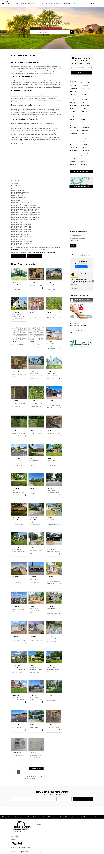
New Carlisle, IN (85, 108)
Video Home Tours (74, 328)
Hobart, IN (72, 97)
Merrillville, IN (73, 105)
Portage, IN (84, 111)
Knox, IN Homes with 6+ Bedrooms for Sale (21, 233)
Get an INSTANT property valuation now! (44, 252)
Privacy (41, 851)
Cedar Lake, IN (84, 85)
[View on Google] (72, 274)
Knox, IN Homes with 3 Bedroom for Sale (21, 227)
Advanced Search (25, 3)
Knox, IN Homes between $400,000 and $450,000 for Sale (25, 216)
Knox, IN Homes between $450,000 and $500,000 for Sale (25, 217)
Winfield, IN (84, 119)
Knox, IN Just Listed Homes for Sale (20, 192)
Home (16, 3)
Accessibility (33, 851)
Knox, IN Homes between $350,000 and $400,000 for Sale (25, 214)
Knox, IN (83, 97)
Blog (101, 816)
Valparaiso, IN (73, 116)
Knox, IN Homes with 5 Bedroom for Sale (21, 231)
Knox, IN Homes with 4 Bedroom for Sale (21, 229)
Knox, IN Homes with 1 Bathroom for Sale (21, 236)
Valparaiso (39, 820)
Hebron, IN (84, 94)
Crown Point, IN (85, 88)
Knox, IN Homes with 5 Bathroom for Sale (21, 243)
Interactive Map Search (23, 139)
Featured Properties (33, 816)
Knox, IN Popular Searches (17, 190)
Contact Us (19, 256)
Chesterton (52, 820)
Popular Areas (73, 81)
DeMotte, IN (73, 91)
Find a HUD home (85, 328)
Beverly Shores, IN (74, 82)
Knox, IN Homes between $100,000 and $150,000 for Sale (25, 205)
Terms (38, 851)
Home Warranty (66, 3)
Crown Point (78, 820)
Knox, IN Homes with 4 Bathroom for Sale (21, 241)
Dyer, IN (83, 91)
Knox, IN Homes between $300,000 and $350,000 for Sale (25, 212)
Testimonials (84, 325)
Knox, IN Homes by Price (17, 204)
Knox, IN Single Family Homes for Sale (20, 193)
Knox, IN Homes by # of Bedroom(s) (20, 222)
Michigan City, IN (85, 105)
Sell (57, 29)
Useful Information (74, 323)
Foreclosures (46, 816)
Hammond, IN (73, 94)
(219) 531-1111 (14, 839)
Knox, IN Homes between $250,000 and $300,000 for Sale (25, 210)
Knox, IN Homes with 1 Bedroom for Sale (21, 224)
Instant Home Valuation (52, 3)
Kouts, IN (72, 99)
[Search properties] (72, 32)
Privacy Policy (27, 847)
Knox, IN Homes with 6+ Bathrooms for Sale (22, 244)
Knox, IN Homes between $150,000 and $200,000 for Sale (25, 207)
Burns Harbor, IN (74, 85)
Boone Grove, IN (85, 82)
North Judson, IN (74, 111)
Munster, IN (72, 108)
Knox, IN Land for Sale (16, 200)
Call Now (34, 256)
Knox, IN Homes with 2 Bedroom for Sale (21, 226)
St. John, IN (83, 114)
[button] (69, 281)
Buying (35, 3)
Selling (42, 3)
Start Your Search (36, 768)
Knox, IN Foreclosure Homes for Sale (20, 202)
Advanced (46, 29)
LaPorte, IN (84, 99)
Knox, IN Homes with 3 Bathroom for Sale (21, 239)
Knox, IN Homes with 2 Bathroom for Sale (21, 238)
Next (26, 772)
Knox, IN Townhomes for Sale (18, 197)
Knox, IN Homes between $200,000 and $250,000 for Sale (25, 209)
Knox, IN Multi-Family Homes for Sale (20, 199)
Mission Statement (74, 325)
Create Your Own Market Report (81, 171)
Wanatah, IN (84, 116)
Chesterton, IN (73, 88)
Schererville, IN (73, 114)
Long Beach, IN (73, 102)
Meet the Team (77, 3)
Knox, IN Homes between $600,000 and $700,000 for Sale (25, 221)
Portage (65, 820)
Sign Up (73, 245)
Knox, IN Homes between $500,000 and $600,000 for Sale (25, 219)
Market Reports (73, 125)
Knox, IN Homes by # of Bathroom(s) (20, 234)
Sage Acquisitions (85, 330)
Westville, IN (73, 119)
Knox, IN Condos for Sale (17, 195)
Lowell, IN (83, 102)
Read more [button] (74, 284)
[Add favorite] (25, 289)
